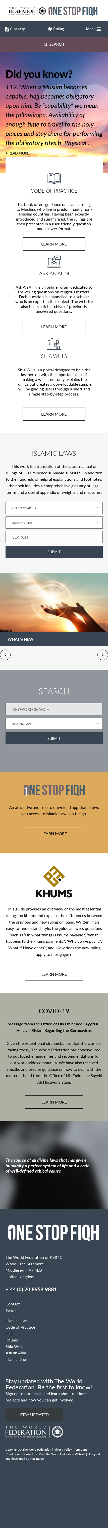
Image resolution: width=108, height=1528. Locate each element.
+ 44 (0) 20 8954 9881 (31, 1289)
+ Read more (17, 153)
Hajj (9, 1333)
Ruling (58, 28)
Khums (12, 1340)
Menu (90, 28)
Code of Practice (20, 1327)
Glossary (16, 28)
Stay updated (34, 1414)
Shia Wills (14, 1346)
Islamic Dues (17, 1359)
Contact (13, 1304)
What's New (20, 639)
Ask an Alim (16, 1353)
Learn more (54, 244)
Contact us (29, 1454)
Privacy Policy (62, 1449)
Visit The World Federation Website (62, 1454)
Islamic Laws (17, 1320)
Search (56, 44)
